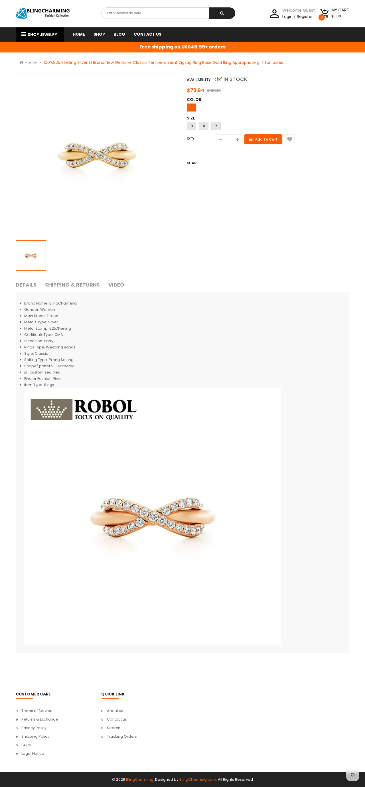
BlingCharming (139, 779)
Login (287, 16)
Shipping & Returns (72, 284)
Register (305, 16)
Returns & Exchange (39, 719)
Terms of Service (36, 710)
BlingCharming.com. (198, 779)
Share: (193, 163)
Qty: (191, 138)
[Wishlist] (290, 139)
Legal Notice (32, 753)
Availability (199, 79)
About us (115, 710)
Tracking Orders (122, 736)
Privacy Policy (33, 728)
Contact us (117, 719)
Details (26, 284)
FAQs (26, 745)
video (116, 284)
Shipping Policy (35, 736)
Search (113, 728)
